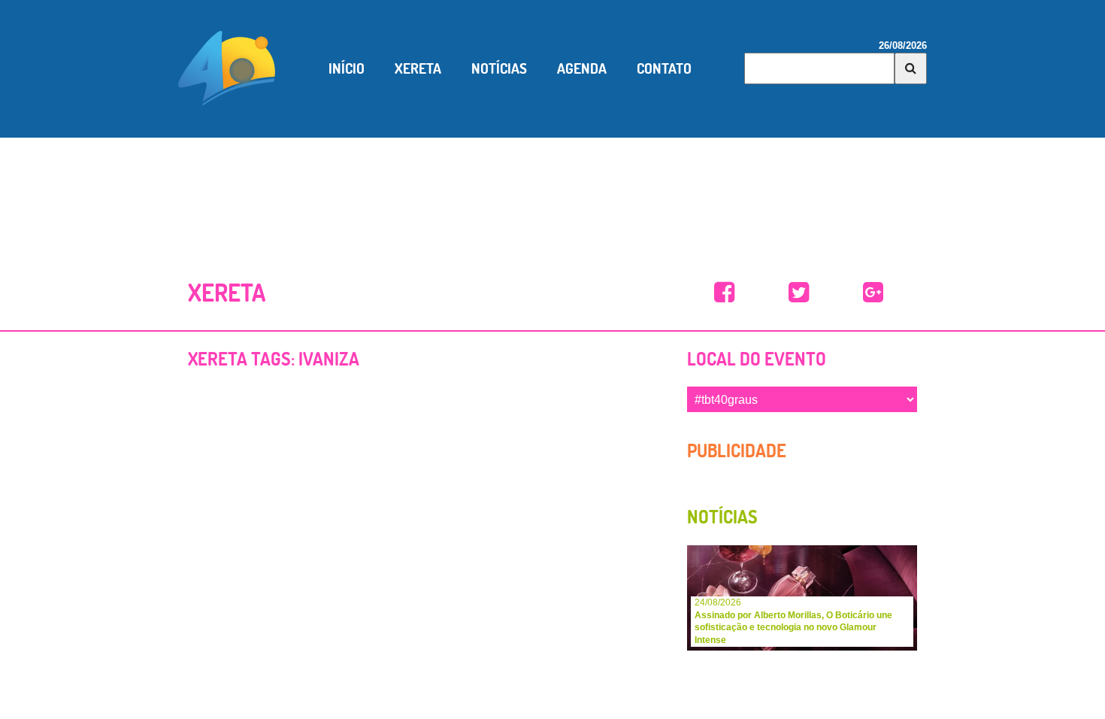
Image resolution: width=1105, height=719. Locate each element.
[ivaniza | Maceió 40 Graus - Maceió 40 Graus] (724, 293)
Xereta (418, 68)
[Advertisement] (552, 190)
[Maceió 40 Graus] (227, 66)
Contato (664, 68)
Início (346, 68)
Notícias (499, 68)
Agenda (582, 68)
